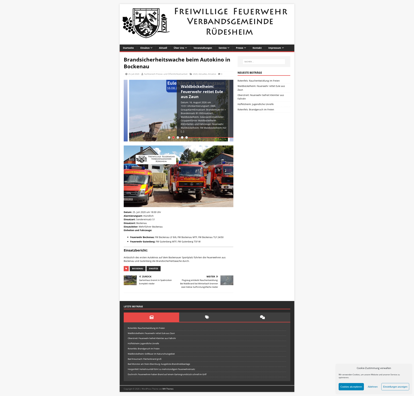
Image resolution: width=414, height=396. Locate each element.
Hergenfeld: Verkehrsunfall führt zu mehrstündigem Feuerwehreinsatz (161, 369)
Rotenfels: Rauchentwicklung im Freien (259, 80)
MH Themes (168, 388)
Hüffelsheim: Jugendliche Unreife (256, 104)
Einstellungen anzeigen (395, 386)
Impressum (274, 47)
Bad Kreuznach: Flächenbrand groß (144, 358)
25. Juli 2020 (133, 74)
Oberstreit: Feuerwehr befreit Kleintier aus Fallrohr (152, 338)
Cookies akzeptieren (351, 386)
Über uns (179, 47)
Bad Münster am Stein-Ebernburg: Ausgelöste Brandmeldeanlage (159, 364)
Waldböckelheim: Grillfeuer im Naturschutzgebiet (151, 353)
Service (223, 47)
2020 (195, 74)
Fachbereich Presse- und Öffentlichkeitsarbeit (166, 74)
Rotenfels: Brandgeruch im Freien (256, 109)
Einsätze (145, 47)
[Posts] (151, 317)
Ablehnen (373, 386)
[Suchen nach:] (264, 61)
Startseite (128, 47)
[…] (182, 131)
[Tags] (207, 317)
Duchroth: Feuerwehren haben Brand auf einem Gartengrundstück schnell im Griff (167, 374)
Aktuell (163, 47)
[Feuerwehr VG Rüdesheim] (207, 42)
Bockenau (137, 268)
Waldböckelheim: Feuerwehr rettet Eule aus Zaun (151, 333)
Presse (239, 47)
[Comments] (262, 317)
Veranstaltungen (203, 47)
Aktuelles (202, 74)
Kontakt (257, 47)
